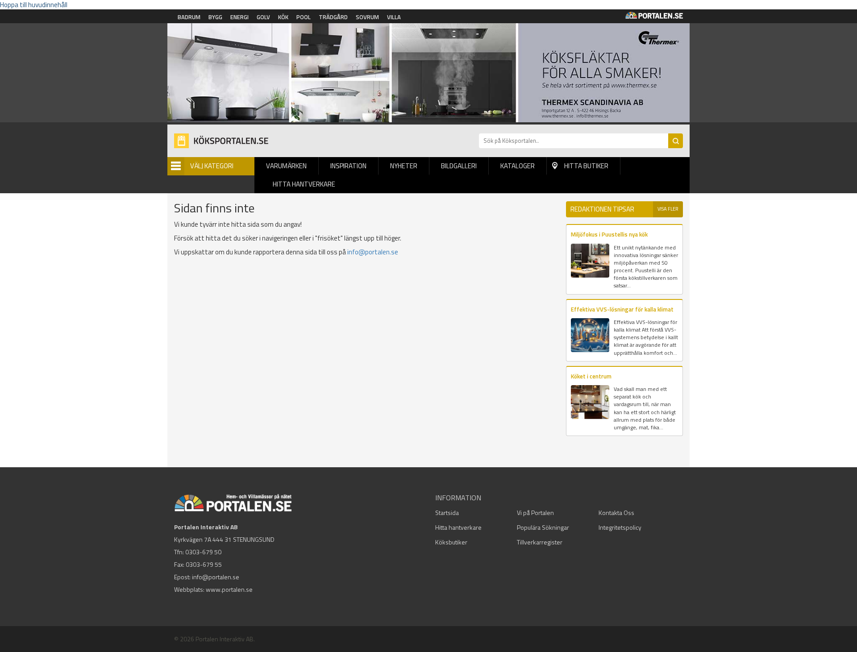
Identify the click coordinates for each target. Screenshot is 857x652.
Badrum (189, 16)
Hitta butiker (586, 166)
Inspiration (348, 166)
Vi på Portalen (535, 512)
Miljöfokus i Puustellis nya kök (609, 234)
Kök (283, 16)
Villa (394, 16)
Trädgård (333, 16)
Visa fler (667, 208)
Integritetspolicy (620, 527)
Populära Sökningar (543, 527)
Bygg (215, 16)
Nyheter (403, 166)
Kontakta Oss (616, 512)
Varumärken (286, 166)
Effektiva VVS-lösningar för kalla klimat (622, 309)
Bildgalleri (459, 166)
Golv (263, 16)
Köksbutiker (451, 542)
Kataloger (517, 166)
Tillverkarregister (539, 542)
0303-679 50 (203, 551)
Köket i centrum (591, 376)
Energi (239, 16)
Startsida (447, 512)
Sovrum (367, 16)
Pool (303, 16)
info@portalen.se (372, 252)
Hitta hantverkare (304, 184)
